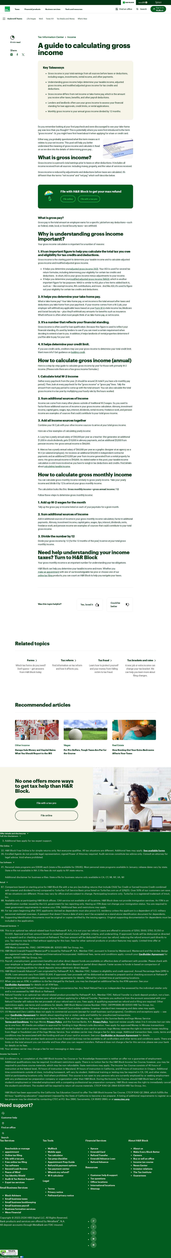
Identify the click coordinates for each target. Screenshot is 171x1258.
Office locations (99, 1182)
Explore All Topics (15, 19)
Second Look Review (16, 1168)
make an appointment (48, 572)
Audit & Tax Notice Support (19, 1178)
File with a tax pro (89, 199)
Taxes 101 (50, 19)
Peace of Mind (12, 1172)
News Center (140, 1165)
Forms (30, 660)
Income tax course (143, 1162)
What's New (82, 19)
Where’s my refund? (58, 1172)
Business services (52, 9)
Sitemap (95, 1188)
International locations (103, 1185)
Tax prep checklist (57, 1158)
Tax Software (6, 862)
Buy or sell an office (143, 1158)
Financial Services (8, 926)
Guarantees (139, 1175)
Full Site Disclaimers (9, 836)
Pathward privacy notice (61, 1195)
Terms (51, 1188)
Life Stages (31, 19)
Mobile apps (54, 1151)
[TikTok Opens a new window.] (94, 1221)
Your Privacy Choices (9, 1257)
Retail (3, 882)
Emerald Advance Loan (103, 1158)
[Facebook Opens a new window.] (94, 1227)
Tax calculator (55, 1155)
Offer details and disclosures (13, 833)
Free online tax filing (16, 1162)
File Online (5, 846)
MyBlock (52, 1148)
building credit (78, 352)
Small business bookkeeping (20, 1202)
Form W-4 (99, 308)
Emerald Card (98, 1151)
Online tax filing (13, 1155)
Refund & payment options (62, 1165)
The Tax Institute (142, 1172)
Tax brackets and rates (140, 660)
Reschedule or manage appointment (17, 1150)
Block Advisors (13, 1195)
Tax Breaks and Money (66, 19)
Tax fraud (103, 660)
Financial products (32, 9)
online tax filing (45, 575)
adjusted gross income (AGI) (84, 269)
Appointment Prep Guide (61, 1162)
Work (41, 19)
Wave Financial (13, 1212)
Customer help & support (104, 1175)
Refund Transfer (99, 1155)
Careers (137, 1155)
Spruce (94, 1148)
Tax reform (67, 660)
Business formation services (20, 1209)
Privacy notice (55, 1192)
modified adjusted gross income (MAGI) (89, 279)
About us (138, 1148)
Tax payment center (58, 1168)
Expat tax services (15, 1182)
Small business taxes (16, 1198)
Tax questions (98, 1178)
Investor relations (142, 1168)
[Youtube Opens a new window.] (94, 1239)
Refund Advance (99, 1162)
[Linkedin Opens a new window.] (94, 1245)
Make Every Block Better (146, 1151)
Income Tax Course (9, 1054)
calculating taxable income (57, 466)
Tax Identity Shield (15, 1175)
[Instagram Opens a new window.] (94, 1233)
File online (68, 199)
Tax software (12, 1165)
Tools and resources (73, 9)
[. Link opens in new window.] (9, 1253)
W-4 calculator (55, 1175)
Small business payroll (17, 1205)
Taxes (17, 9)
